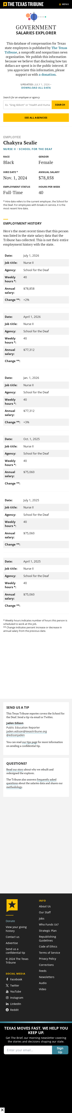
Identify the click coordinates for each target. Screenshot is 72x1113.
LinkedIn (15, 1004)
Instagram (16, 997)
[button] (36, 1067)
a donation (47, 74)
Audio (42, 983)
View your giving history (16, 928)
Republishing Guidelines (47, 938)
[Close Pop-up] (2, 1110)
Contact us (12, 937)
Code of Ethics (48, 946)
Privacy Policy (47, 958)
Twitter (14, 985)
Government (36, 27)
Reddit (14, 1010)
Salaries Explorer (36, 33)
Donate (10, 921)
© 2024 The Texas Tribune (17, 960)
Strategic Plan (48, 930)
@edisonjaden (15, 735)
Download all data (36, 87)
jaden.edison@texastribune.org (26, 731)
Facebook (16, 979)
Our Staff (45, 912)
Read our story (14, 769)
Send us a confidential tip (15, 950)
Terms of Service (49, 952)
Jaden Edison (14, 723)
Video (42, 989)
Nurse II (9, 149)
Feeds (42, 971)
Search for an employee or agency (21, 97)
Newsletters (46, 977)
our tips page (29, 742)
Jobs (41, 918)
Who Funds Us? (49, 924)
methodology (14, 787)
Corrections (46, 965)
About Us (45, 906)
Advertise (12, 943)
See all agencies (36, 117)
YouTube (15, 991)
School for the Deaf (35, 149)
